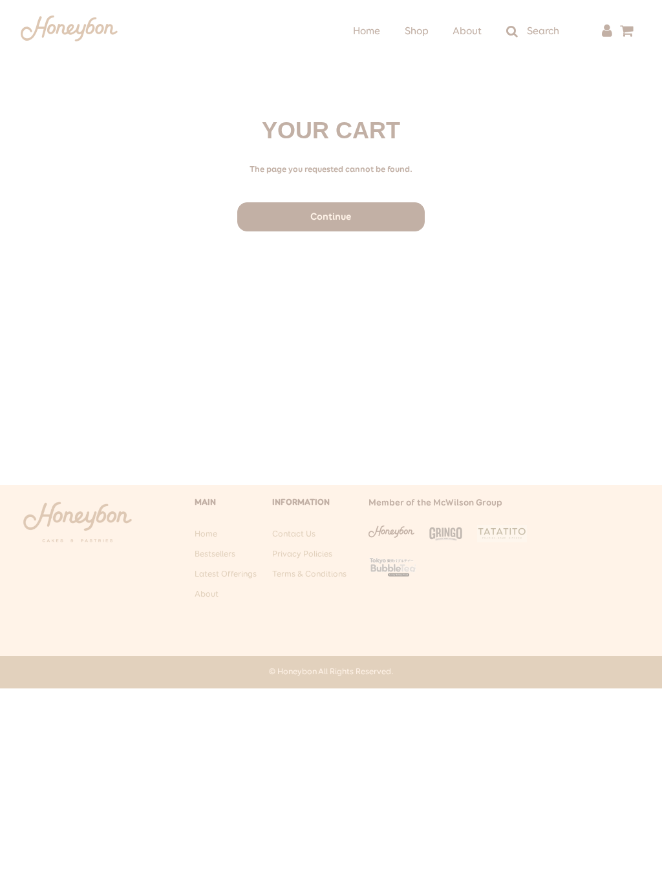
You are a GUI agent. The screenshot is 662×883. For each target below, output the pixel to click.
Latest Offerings (226, 574)
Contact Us (293, 534)
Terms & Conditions (309, 574)
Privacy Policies (302, 554)
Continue (330, 217)
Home (366, 32)
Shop (417, 32)
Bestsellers (215, 554)
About (467, 32)
